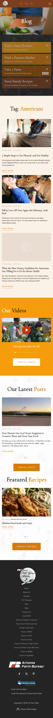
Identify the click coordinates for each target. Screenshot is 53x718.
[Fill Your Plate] (5, 3)
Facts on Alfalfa (27, 651)
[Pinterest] (32, 4)
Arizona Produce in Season (26, 620)
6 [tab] (27, 352)
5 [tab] (25, 352)
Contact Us (26, 612)
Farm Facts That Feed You (26, 624)
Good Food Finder (34, 693)
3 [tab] (20, 352)
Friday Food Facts (26, 628)
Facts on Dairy (26, 640)
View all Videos (26, 362)
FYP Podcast (26, 600)
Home (26, 588)
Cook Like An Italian (19, 689)
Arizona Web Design (28, 709)
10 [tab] (37, 352)
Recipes (26, 596)
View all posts (26, 467)
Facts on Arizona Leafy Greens (26, 644)
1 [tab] (15, 352)
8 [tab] (32, 352)
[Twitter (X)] (26, 4)
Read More (7, 171)
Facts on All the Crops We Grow (26, 647)
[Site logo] (26, 576)
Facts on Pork (26, 636)
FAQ (26, 604)
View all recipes (26, 547)
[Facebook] (21, 4)
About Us (26, 592)
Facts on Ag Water (26, 655)
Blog (26, 608)
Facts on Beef (26, 632)
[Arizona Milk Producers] (26, 683)
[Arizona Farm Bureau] (26, 664)
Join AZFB (27, 616)
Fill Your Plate (33, 703)
